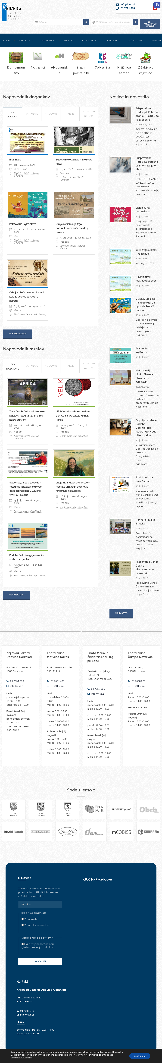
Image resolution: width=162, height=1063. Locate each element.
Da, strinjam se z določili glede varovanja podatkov (38, 946)
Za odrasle (30, 919)
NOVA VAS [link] (51, 114)
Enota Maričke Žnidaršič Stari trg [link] (30, 314)
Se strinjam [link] (35, 1055)
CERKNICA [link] (32, 114)
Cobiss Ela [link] (102, 67)
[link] (157, 5)
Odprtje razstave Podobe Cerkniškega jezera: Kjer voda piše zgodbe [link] (146, 428)
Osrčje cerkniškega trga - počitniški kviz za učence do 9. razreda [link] (72, 228)
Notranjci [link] (38, 67)
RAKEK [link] (70, 114)
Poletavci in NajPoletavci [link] (22, 224)
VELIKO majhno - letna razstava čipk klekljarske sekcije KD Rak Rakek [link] (73, 415)
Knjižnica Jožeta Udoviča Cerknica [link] (26, 174)
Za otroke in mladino (36, 925)
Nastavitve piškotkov (21, 1058)
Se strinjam (140, 1056)
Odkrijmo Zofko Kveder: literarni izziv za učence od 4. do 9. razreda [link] (26, 296)
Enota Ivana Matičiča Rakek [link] (74, 436)
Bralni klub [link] (15, 159)
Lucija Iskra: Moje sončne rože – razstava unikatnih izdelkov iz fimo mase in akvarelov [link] (73, 486)
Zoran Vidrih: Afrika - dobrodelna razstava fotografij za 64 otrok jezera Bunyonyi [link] (27, 415)
